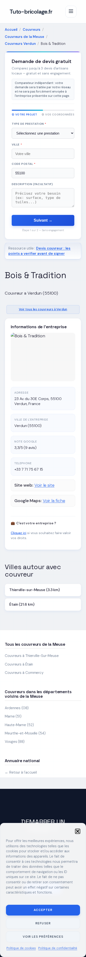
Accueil (11, 29)
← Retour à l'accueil (21, 772)
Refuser (42, 923)
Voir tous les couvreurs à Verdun (43, 309)
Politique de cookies (21, 948)
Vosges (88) (15, 741)
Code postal (24, 164)
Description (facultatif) (32, 184)
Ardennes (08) (17, 708)
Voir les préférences (43, 937)
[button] (77, 831)
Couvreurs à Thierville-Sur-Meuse (32, 655)
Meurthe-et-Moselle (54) (25, 733)
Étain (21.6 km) (21, 604)
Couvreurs (31, 29)
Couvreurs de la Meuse (24, 37)
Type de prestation (29, 124)
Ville (17, 144)
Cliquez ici (18, 533)
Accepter (43, 910)
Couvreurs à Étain (19, 664)
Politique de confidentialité (57, 948)
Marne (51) (13, 716)
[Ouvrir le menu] (70, 11)
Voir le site (44, 485)
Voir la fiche (54, 501)
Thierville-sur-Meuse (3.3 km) (34, 590)
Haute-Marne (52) (19, 725)
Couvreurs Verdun (20, 44)
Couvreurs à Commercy (24, 672)
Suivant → (43, 220)
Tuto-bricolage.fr (31, 11)
